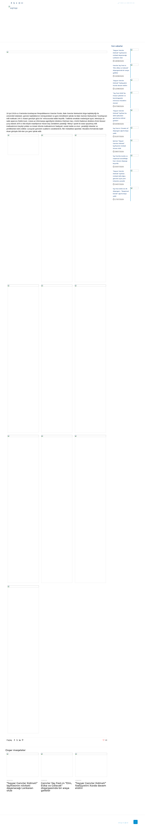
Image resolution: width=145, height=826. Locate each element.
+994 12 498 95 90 (127, 3)
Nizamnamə (52, 810)
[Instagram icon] (19, 3)
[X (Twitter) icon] (14, 3)
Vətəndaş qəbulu (83, 810)
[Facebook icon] (11, 3)
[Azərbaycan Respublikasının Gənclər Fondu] (13, 8)
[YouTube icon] (17, 3)
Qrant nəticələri (83, 806)
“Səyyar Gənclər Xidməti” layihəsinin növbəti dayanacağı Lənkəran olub (22, 787)
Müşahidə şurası (83, 803)
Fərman (51, 803)
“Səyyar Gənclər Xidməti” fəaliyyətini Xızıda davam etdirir (90, 785)
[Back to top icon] (135, 822)
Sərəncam (52, 806)
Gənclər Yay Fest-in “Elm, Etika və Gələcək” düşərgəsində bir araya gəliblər (56, 787)
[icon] (22, 3)
